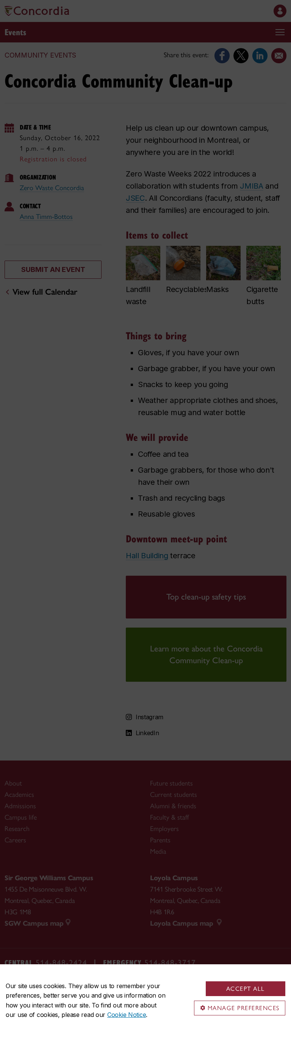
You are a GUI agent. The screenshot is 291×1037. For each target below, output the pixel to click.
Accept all (245, 988)
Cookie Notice (126, 1014)
